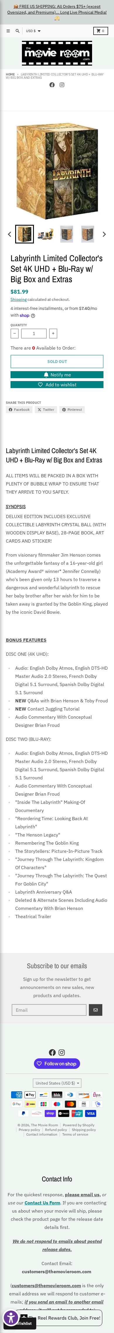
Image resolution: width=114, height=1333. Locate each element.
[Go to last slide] (10, 234)
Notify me (61, 375)
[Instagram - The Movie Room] (62, 85)
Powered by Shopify (78, 1125)
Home (10, 74)
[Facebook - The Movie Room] (52, 85)
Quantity (19, 325)
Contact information (41, 1134)
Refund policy (56, 1129)
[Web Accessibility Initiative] (11, 1318)
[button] (24, 234)
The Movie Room (44, 1125)
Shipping (19, 299)
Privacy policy (29, 1129)
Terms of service (75, 1134)
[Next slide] (104, 234)
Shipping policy (84, 1129)
